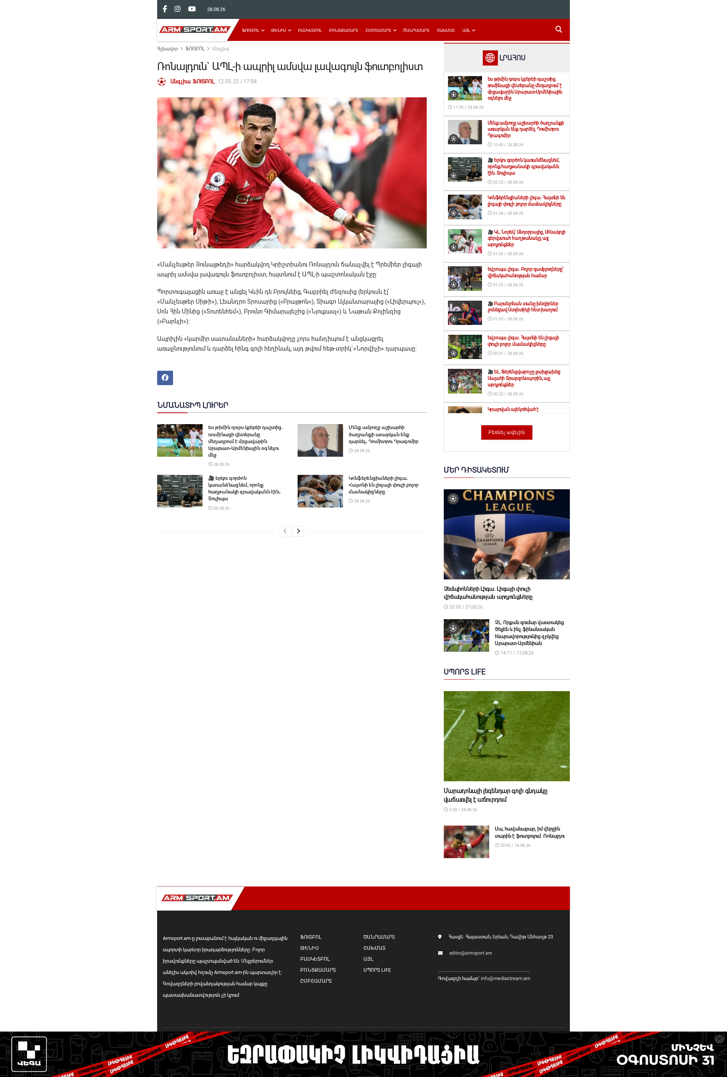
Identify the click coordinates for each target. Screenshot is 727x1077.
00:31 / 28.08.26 (507, 353)
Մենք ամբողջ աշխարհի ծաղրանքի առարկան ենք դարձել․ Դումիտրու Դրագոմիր (383, 434)
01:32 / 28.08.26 (507, 253)
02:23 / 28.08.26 (507, 182)
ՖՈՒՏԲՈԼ (250, 30)
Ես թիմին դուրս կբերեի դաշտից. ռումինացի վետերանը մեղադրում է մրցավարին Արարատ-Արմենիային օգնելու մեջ (245, 441)
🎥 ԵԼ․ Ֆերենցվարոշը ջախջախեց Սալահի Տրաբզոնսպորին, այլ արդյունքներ (524, 378)
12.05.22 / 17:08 (237, 81)
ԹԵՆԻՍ (278, 30)
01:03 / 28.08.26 (507, 319)
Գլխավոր (167, 49)
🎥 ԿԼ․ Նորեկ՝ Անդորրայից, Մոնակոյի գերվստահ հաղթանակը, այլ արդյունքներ (527, 238)
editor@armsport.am (470, 953)
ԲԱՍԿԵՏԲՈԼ (309, 30)
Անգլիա (220, 49)
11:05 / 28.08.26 (468, 107)
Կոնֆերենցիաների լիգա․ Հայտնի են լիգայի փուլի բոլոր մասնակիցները (383, 485)
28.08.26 (220, 464)
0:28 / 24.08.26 (462, 809)
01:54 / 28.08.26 (507, 213)
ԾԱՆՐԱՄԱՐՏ (416, 30)
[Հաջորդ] (298, 531)
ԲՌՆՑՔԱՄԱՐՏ (343, 30)
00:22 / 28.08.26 (507, 394)
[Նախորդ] (285, 531)
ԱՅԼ (466, 30)
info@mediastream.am (505, 978)
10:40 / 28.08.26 (507, 144)
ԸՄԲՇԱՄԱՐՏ (378, 30)
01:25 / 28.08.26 (507, 285)
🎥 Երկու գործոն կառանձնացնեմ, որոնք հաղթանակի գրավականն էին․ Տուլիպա (523, 167)
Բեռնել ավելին (506, 432)
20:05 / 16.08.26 (514, 845)
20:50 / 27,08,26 (465, 607)
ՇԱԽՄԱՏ (446, 30)
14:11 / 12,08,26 (516, 653)
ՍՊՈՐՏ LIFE (377, 970)
